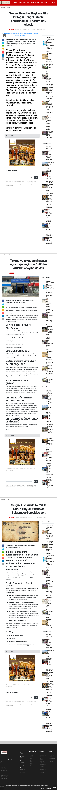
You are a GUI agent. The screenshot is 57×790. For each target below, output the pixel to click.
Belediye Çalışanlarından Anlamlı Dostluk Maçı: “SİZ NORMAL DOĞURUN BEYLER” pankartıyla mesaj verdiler (50, 133)
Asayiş (15, 2)
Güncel (20, 2)
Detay (43, 788)
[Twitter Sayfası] (4, 759)
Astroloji (51, 761)
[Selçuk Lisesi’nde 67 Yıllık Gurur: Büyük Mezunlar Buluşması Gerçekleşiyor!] (20, 531)
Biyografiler (52, 758)
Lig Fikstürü (42, 762)
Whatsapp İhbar (4, 776)
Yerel (24, 2)
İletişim (23, 772)
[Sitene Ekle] (4, 762)
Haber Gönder (4, 778)
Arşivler (24, 765)
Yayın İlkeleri (3, 768)
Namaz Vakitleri (41, 759)
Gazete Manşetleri (42, 771)
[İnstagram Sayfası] (7, 759)
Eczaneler (42, 761)
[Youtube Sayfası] (9, 759)
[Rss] (14, 759)
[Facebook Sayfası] (1, 759)
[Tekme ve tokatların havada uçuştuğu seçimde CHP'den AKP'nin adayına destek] (20, 286)
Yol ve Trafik (42, 756)
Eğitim (41, 2)
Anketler (51, 756)
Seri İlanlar (42, 767)
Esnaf (32, 2)
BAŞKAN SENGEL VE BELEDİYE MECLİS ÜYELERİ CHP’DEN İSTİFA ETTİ (49, 173)
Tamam (49, 788)
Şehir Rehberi (43, 769)
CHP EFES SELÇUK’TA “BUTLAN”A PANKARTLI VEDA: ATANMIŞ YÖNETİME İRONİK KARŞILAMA (49, 153)
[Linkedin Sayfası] (12, 759)
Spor (28, 2)
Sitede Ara (52, 755)
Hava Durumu (43, 755)
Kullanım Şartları (4, 775)
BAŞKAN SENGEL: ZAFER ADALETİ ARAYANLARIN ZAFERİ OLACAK (49, 76)
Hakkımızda (3, 767)
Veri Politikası (4, 770)
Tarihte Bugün (43, 764)
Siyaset (37, 2)
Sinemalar (42, 766)
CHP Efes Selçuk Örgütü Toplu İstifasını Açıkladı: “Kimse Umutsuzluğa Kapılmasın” (49, 239)
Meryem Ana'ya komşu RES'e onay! (50, 164)
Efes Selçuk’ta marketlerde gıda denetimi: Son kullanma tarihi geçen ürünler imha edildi (49, 89)
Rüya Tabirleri (53, 760)
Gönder (36, 177)
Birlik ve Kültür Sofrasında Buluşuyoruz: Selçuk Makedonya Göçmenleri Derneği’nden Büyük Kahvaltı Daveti (49, 103)
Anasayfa (3, 7)
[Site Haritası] (2, 762)
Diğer (46, 2)
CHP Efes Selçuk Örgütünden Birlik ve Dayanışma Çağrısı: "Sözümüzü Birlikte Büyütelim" (49, 211)
